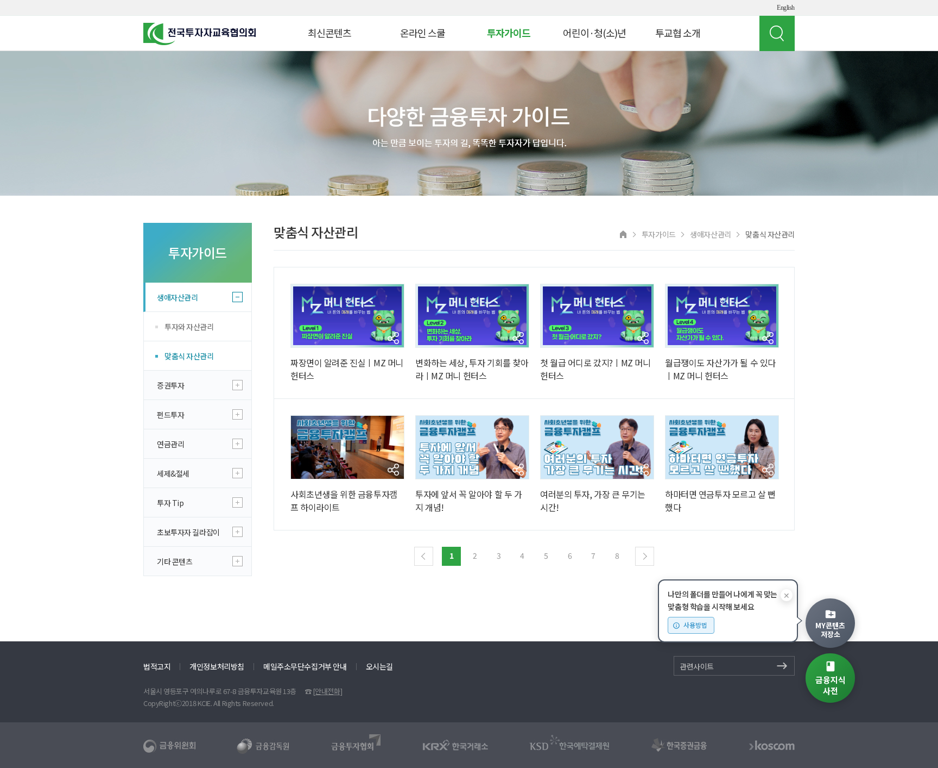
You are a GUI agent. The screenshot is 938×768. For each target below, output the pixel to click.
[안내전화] (327, 691)
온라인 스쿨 (422, 33)
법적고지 (156, 666)
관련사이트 (697, 666)
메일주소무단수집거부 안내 (305, 666)
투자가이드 (508, 33)
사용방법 (695, 624)
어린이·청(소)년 (594, 33)
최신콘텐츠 (329, 33)
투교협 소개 (677, 33)
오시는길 (379, 666)
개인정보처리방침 (216, 666)
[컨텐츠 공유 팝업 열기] (393, 338)
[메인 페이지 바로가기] (623, 233)
